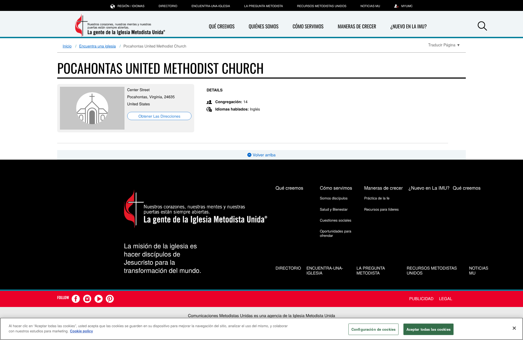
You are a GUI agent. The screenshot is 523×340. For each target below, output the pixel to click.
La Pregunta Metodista (263, 6)
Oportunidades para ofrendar (335, 233)
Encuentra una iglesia (97, 46)
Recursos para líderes (381, 209)
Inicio (67, 46)
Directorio (168, 6)
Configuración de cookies (373, 329)
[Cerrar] (514, 328)
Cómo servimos (308, 26)
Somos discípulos (334, 198)
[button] (482, 27)
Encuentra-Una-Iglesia (210, 6)
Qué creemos (222, 26)
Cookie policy (81, 330)
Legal (445, 299)
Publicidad (421, 299)
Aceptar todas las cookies (428, 329)
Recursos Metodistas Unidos (321, 6)
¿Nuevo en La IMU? (408, 26)
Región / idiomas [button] (130, 6)
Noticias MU (370, 6)
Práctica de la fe (377, 198)
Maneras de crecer (357, 26)
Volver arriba (263, 155)
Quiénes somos (263, 26)
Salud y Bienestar (334, 209)
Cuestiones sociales (335, 220)
